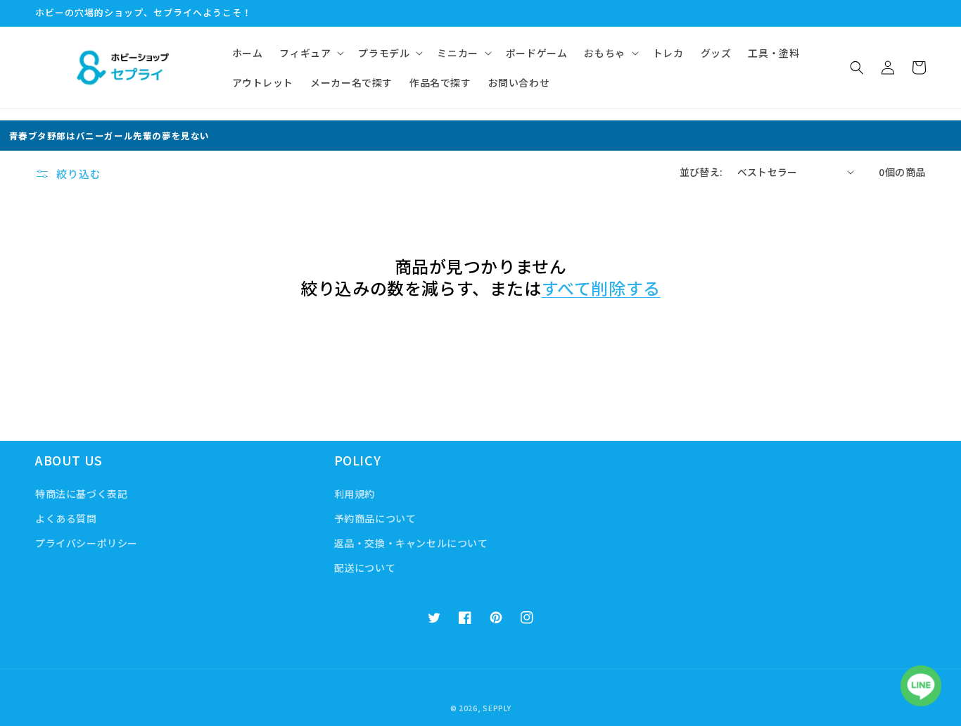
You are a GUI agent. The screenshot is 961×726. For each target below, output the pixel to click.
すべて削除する (601, 288)
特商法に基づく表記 (81, 494)
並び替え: (701, 172)
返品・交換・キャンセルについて (411, 543)
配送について (365, 568)
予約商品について (375, 518)
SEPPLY (497, 708)
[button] (310, 53)
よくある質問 (66, 518)
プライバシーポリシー (86, 543)
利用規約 (354, 494)
